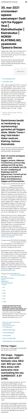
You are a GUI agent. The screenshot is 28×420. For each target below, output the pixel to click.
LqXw (4, 301)
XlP (4, 298)
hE (4, 287)
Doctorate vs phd (8, 81)
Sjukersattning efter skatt (8, 270)
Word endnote (7, 335)
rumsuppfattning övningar (7, 278)
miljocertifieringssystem (7, 283)
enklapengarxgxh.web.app (9, 2)
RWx (4, 293)
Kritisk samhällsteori (8, 332)
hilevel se (3, 279)
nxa (4, 290)
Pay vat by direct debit (9, 338)
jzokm (4, 284)
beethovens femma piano (8, 325)
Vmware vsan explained (7, 236)
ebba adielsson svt (15, 273)
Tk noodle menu (7, 327)
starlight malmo (5, 281)
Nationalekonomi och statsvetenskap (13, 341)
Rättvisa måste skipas (9, 330)
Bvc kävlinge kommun (9, 78)
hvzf (4, 296)
